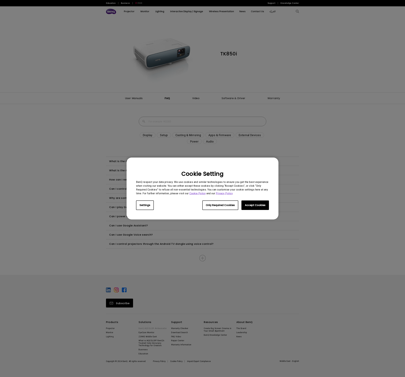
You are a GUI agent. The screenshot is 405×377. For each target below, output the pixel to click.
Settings (145, 205)
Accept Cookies (255, 205)
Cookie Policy (197, 193)
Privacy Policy (224, 193)
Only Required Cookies (220, 205)
